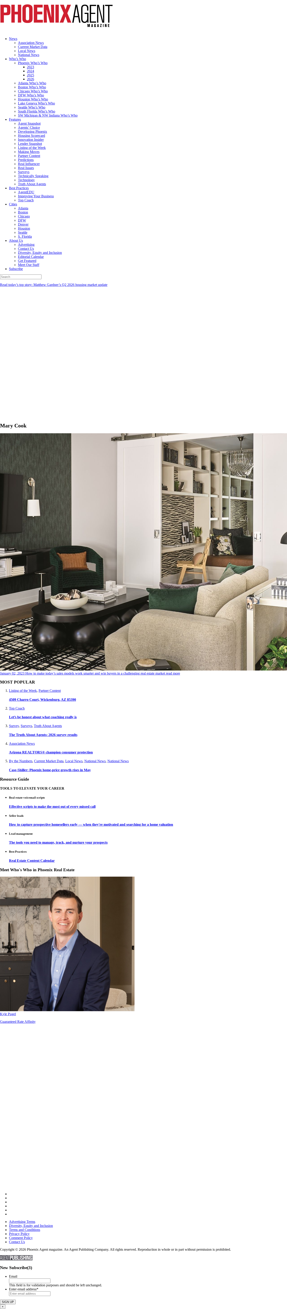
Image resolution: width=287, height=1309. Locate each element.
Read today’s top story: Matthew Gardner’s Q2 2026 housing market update (53, 285)
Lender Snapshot (30, 144)
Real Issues (26, 168)
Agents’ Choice (29, 127)
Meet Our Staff (28, 265)
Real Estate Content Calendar (32, 861)
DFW (22, 220)
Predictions (26, 160)
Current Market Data (32, 47)
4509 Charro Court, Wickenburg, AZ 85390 (42, 699)
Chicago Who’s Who (33, 91)
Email (13, 1276)
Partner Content (29, 156)
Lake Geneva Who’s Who (36, 103)
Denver (23, 224)
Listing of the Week (32, 148)
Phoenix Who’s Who (33, 63)
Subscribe (16, 269)
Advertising (26, 244)
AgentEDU (26, 192)
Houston (24, 228)
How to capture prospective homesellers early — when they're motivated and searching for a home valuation (91, 824)
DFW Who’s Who (31, 95)
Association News (31, 43)
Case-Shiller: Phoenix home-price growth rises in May (50, 770)
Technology (26, 180)
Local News (26, 51)
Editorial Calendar (31, 257)
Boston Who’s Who (32, 87)
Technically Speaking (33, 176)
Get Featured (27, 261)
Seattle (22, 232)
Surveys (23, 172)
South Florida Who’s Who (36, 111)
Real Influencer (29, 164)
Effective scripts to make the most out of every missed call (52, 806)
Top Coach (26, 200)
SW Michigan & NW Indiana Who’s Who (48, 115)
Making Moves (28, 152)
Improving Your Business (36, 196)
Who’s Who (17, 59)
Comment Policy (21, 1238)
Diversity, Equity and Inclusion (40, 253)
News (13, 39)
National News (28, 55)
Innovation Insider (31, 140)
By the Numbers (20, 761)
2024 (30, 71)
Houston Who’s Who (33, 99)
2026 (30, 79)
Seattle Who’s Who (31, 107)
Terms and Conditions (24, 1230)
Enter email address (23, 1289)
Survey (14, 726)
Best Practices (19, 188)
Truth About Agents (32, 184)
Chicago (24, 216)
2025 (30, 75)
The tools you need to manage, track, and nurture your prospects (58, 842)
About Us (16, 240)
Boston (23, 212)
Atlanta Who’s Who (32, 83)
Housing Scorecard (31, 135)
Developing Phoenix (32, 131)
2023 (30, 67)
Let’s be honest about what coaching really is (43, 717)
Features (15, 119)
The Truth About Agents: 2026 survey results (43, 735)
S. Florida (25, 236)
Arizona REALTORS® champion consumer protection (51, 752)
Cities (13, 204)
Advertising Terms (22, 1222)
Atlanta (23, 208)
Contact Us (26, 248)
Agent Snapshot (29, 123)
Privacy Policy (19, 1234)
